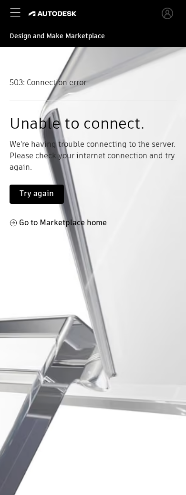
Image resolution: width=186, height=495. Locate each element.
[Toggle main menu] (15, 12)
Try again (37, 193)
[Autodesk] (54, 14)
